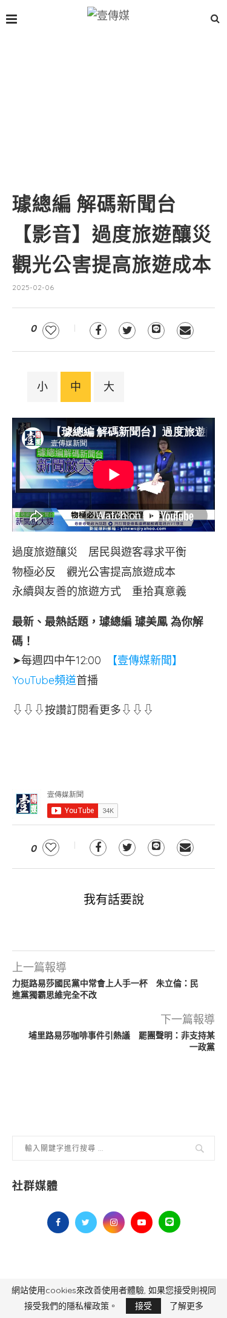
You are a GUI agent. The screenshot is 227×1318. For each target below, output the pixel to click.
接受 (143, 1305)
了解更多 (186, 1306)
